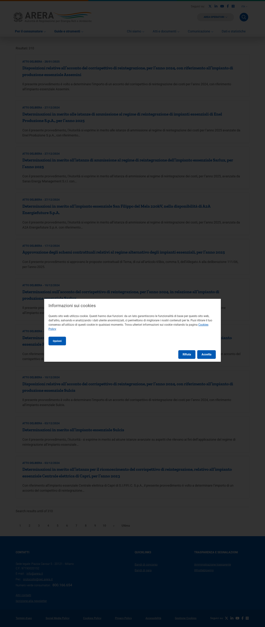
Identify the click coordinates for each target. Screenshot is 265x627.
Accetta (206, 354)
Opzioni (57, 341)
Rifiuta (187, 354)
